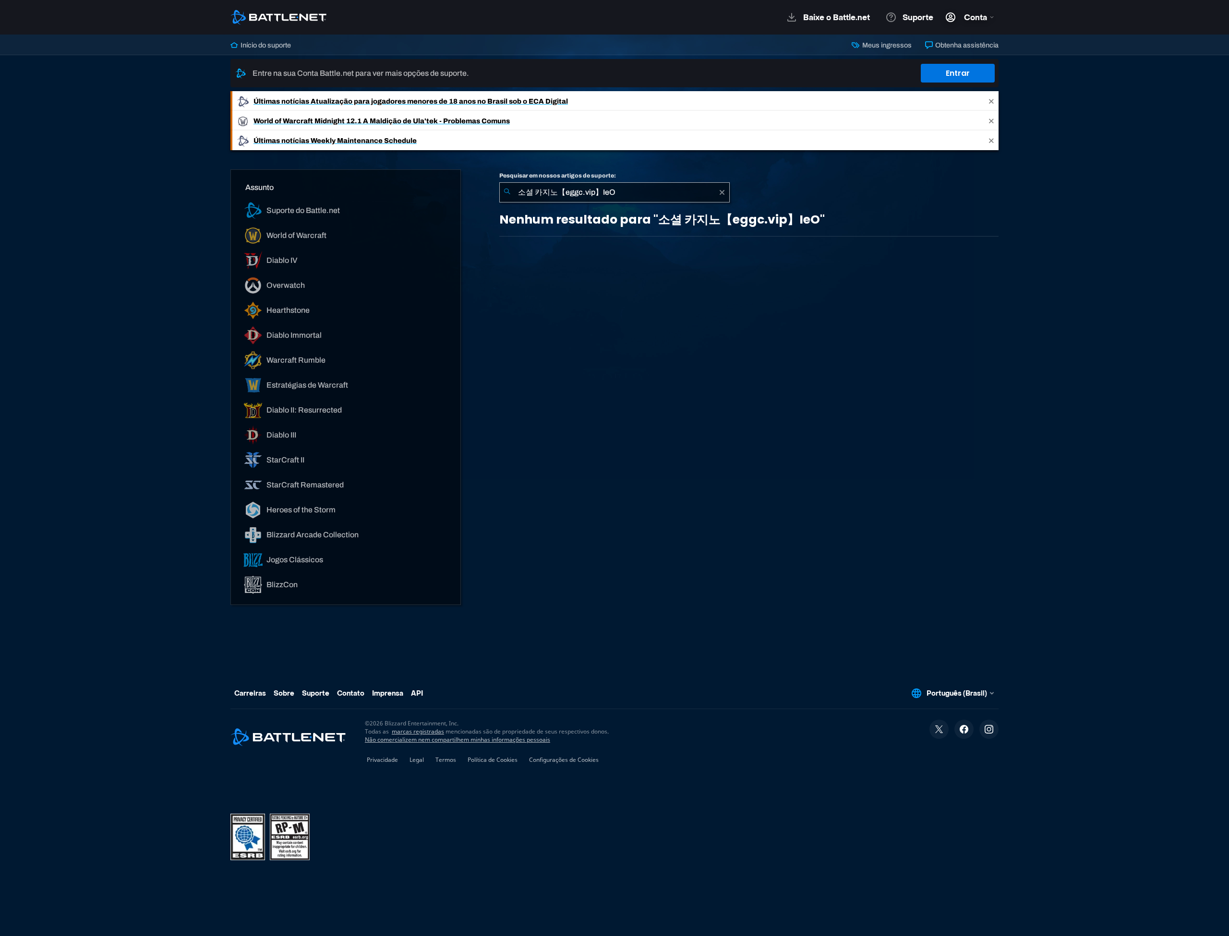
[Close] (991, 101)
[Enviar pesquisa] (507, 192)
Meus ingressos (886, 45)
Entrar (958, 73)
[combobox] (614, 192)
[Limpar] (722, 192)
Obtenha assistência (966, 45)
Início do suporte (265, 45)
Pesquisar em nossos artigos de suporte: (557, 175)
